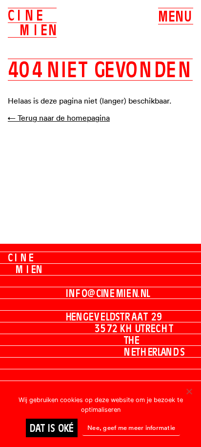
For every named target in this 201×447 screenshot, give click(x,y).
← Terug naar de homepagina (59, 118)
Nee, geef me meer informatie (131, 428)
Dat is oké (52, 428)
